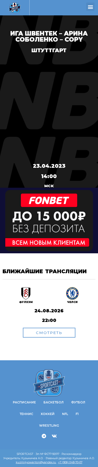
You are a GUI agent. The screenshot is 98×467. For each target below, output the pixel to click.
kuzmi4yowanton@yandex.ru (36, 462)
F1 (77, 414)
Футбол (78, 402)
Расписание (24, 402)
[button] (90, 7)
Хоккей (48, 414)
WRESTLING (49, 425)
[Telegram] (43, 436)
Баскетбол (53, 402)
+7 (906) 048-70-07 (70, 462)
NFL (65, 414)
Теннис (26, 414)
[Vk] (54, 436)
